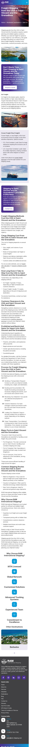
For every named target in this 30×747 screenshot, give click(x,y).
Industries (3, 691)
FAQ (2, 698)
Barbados (14, 647)
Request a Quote (10, 87)
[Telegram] (24, 678)
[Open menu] (27, 2)
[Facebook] (3, 678)
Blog (2, 696)
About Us (3, 687)
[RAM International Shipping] (7, 2)
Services (3, 689)
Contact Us (8, 209)
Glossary (3, 703)
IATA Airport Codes (6, 708)
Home (3, 22)
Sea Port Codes (5, 705)
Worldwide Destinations (14, 22)
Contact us (12, 531)
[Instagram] (8, 678)
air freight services (13, 106)
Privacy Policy (5, 712)
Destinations (4, 694)
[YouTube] (19, 678)
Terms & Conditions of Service (9, 710)
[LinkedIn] (14, 678)
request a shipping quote (19, 266)
